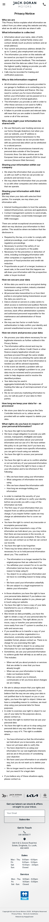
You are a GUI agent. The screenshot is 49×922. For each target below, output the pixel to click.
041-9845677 (24, 835)
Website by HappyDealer (24, 917)
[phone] (45, 4)
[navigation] (4, 4)
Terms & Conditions (30, 914)
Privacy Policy (17, 914)
